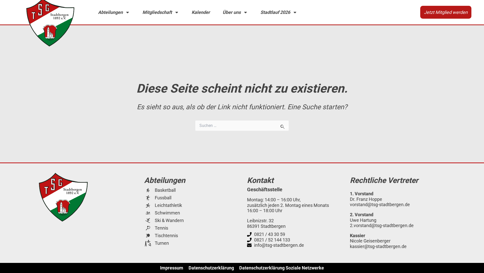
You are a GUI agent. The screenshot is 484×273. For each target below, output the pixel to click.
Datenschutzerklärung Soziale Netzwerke (281, 267)
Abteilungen (110, 12)
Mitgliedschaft (157, 12)
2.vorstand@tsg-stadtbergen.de (382, 225)
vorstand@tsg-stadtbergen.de (380, 204)
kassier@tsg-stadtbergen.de (378, 246)
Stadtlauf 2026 (275, 12)
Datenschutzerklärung (211, 267)
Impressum (171, 267)
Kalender (201, 12)
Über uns (232, 12)
